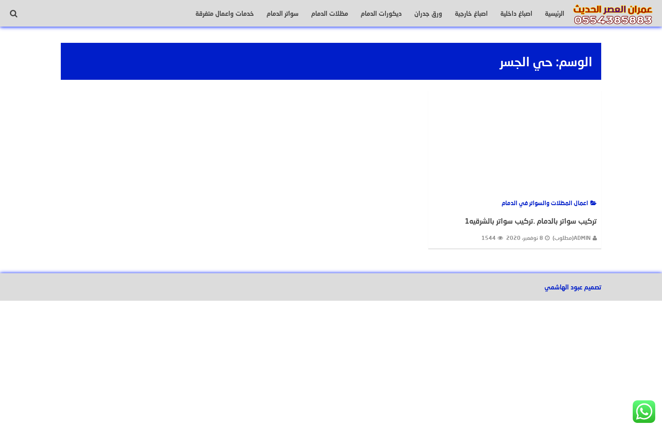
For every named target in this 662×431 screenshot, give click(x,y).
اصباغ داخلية (516, 13)
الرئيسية (554, 13)
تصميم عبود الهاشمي (572, 287)
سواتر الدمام (283, 13)
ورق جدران (428, 13)
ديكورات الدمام (381, 13)
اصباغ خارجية (471, 13)
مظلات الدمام (329, 13)
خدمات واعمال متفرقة (224, 13)
